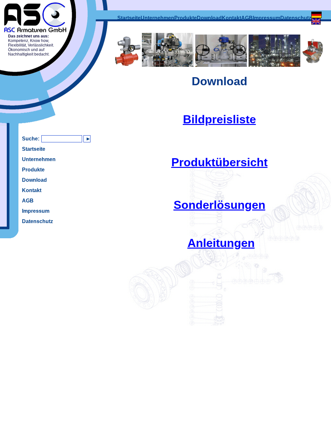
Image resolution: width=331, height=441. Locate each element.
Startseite (33, 149)
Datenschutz (37, 221)
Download (34, 180)
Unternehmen (39, 159)
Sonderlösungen (219, 204)
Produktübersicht (219, 162)
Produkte (33, 169)
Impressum (35, 211)
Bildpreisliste (219, 119)
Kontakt (31, 190)
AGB (28, 200)
